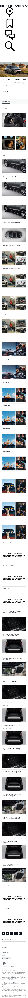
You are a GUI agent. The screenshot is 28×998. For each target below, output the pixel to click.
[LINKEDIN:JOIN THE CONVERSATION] (20, 933)
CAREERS (3, 950)
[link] (14, 13)
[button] (14, 0)
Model (3, 88)
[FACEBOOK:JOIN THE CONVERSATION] (11, 933)
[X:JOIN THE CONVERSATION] (16, 933)
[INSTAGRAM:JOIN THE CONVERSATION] (3, 933)
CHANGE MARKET (5, 947)
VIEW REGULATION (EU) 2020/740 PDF (8, 970)
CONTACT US (4, 955)
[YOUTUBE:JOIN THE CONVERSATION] (7, 933)
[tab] (6, 97)
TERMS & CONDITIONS (6, 952)
